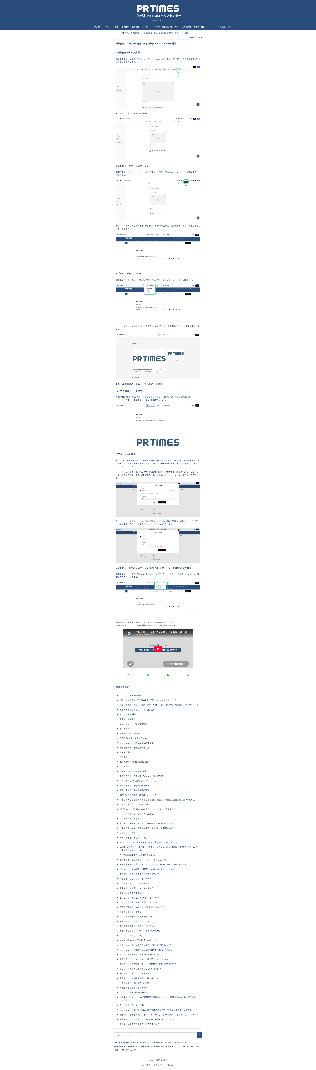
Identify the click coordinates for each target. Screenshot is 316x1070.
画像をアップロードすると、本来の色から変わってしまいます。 (148, 1019)
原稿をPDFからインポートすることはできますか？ (142, 907)
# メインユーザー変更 (139, 1042)
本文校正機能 (125, 728)
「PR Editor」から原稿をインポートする (138, 780)
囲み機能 (124, 756)
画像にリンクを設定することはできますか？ (139, 1023)
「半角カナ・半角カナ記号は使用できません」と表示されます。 (148, 828)
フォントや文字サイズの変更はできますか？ (139, 902)
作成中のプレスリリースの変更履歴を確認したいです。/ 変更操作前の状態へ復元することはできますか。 (159, 999)
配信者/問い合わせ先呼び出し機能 (135, 761)
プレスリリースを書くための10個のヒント (138, 742)
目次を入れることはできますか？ (134, 883)
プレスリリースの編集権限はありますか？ (138, 992)
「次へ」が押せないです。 (131, 935)
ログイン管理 (199, 26)
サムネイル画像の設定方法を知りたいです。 (139, 916)
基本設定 (135, 26)
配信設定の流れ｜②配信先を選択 (134, 785)
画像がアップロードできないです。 (135, 921)
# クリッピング (193, 1046)
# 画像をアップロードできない (140, 1046)
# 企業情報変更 (119, 1046)
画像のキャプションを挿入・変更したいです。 (140, 930)
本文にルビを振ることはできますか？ (136, 888)
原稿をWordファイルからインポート (136, 738)
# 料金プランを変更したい (178, 1042)
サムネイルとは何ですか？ (131, 911)
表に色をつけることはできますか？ (135, 973)
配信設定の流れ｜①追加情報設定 (134, 747)
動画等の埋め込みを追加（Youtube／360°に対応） (142, 775)
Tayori (158, 1065)
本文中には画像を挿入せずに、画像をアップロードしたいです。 (148, 823)
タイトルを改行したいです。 (132, 1005)
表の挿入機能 (125, 752)
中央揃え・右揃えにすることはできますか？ (139, 873)
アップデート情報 (111, 26)
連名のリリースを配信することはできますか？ (140, 978)
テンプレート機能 (127, 832)
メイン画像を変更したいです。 (133, 837)
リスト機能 (124, 766)
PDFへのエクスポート (129, 733)
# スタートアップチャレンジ (125, 1050)
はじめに (97, 26)
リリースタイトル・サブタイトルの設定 (137, 813)
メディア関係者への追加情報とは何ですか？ (139, 940)
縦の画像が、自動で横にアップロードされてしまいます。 (145, 859)
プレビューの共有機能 (129, 818)
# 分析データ (159, 1046)
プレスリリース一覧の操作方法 (133, 723)
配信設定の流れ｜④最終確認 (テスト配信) (138, 794)
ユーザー (145, 26)
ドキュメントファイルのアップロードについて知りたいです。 (147, 945)
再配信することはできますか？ (133, 987)
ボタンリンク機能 (127, 718)
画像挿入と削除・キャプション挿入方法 (137, 709)
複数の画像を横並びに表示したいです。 (137, 926)
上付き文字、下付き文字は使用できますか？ (139, 897)
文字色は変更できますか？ (131, 892)
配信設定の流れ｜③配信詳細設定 (134, 790)
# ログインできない (121, 1042)
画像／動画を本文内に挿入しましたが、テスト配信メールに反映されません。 (154, 864)
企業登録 (125, 26)
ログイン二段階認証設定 (162, 26)
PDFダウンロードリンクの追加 (133, 771)
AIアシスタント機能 (128, 714)
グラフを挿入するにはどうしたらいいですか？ (140, 968)
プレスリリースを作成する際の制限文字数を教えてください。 (147, 949)
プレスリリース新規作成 (130, 33)
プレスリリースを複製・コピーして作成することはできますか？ (148, 963)
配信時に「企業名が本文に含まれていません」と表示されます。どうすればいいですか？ (159, 1014)
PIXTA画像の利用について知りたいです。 (138, 854)
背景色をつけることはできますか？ (135, 878)
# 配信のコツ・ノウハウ (175, 1046)
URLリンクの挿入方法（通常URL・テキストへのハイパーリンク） (149, 700)
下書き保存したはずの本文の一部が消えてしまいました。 (145, 959)
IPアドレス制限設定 (183, 26)
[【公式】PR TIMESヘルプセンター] (158, 8)
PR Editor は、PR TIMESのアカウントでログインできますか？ (147, 809)
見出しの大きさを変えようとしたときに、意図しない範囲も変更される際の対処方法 (157, 799)
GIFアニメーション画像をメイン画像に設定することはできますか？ (150, 842)
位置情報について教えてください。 (135, 982)
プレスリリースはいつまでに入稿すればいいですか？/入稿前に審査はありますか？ (156, 1009)
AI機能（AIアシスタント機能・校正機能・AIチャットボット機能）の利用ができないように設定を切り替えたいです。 (160, 849)
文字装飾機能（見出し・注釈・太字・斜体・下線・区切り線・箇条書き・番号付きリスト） (160, 704)
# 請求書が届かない (158, 1042)
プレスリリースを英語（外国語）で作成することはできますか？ (148, 869)
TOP (115, 33)
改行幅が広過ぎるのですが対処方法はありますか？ (142, 954)
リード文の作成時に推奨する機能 (134, 804)
